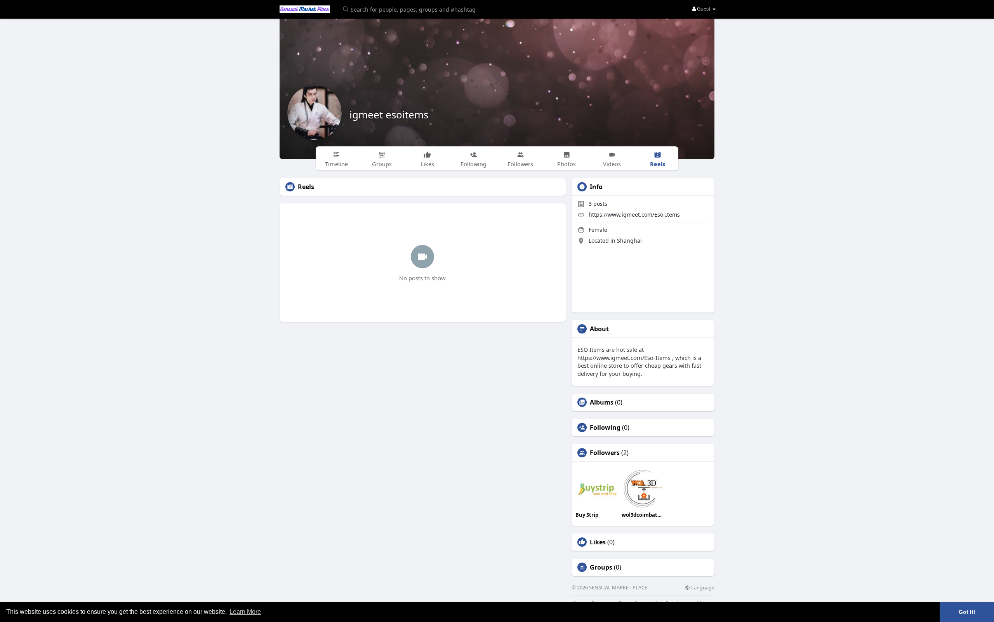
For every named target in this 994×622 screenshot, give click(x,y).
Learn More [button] (245, 611)
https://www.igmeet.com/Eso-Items (634, 214)
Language (702, 587)
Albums (601, 402)
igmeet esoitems (388, 115)
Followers (605, 453)
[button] (410, 8)
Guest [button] (704, 8)
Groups (601, 567)
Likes (598, 542)
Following (605, 427)
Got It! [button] (967, 612)
